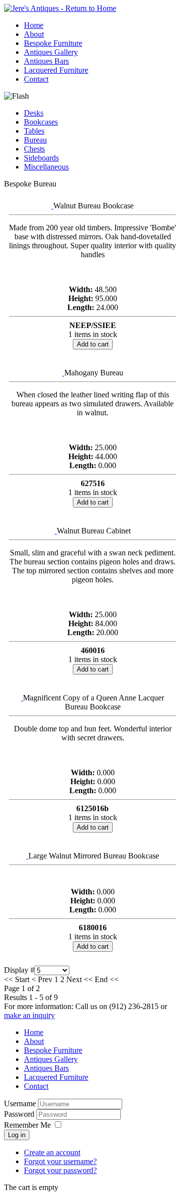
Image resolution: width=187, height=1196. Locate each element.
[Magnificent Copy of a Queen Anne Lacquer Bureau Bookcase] (22, 697)
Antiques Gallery (51, 52)
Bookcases (41, 122)
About (34, 34)
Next (74, 979)
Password (20, 1114)
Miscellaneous (46, 167)
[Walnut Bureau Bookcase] (52, 205)
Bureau (35, 140)
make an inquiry (29, 1015)
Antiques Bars (46, 61)
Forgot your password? (60, 1170)
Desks (33, 113)
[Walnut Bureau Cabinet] (56, 530)
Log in (16, 1135)
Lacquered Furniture (56, 70)
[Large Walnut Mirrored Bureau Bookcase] (27, 856)
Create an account (52, 1152)
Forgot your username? (60, 1161)
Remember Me (27, 1125)
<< (88, 979)
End (101, 979)
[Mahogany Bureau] (63, 372)
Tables (34, 131)
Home (33, 25)
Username (20, 1103)
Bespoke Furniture (53, 43)
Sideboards (41, 158)
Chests (34, 149)
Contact (36, 79)
